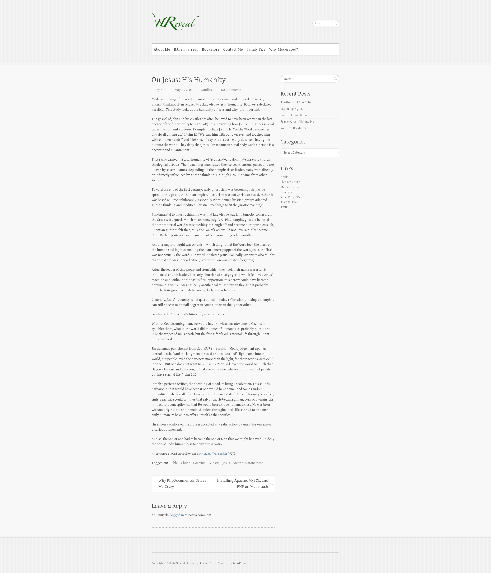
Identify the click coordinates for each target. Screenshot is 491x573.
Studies (206, 90)
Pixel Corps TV (290, 197)
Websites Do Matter (293, 128)
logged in (177, 515)
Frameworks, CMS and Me (297, 122)
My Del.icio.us (290, 187)
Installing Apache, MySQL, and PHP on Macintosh (245, 483)
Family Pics (256, 49)
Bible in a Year (186, 49)
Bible (174, 463)
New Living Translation (212, 454)
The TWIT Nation (292, 202)
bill (163, 90)
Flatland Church (291, 182)
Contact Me (233, 49)
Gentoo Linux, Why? (294, 115)
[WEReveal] (176, 19)
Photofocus (288, 192)
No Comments (231, 90)
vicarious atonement (248, 463)
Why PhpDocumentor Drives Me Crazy (179, 483)
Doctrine (199, 463)
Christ (185, 463)
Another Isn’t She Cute (296, 102)
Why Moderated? (283, 49)
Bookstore (210, 49)
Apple (284, 177)
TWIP (284, 207)
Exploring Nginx (292, 109)
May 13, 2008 (183, 90)
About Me (162, 49)
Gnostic (214, 463)
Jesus (226, 463)
